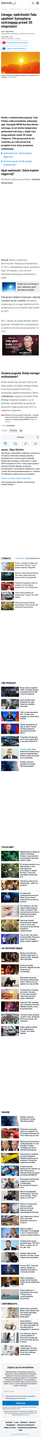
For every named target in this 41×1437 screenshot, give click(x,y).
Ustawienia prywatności (27, 1428)
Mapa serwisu (10, 1428)
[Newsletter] (5, 443)
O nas (16, 1422)
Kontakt (9, 1422)
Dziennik (3, 9)
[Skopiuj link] (25, 443)
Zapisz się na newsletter (15, 48)
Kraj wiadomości (33, 558)
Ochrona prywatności (25, 1425)
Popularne (20, 558)
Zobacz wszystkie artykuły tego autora (16, 478)
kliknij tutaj (26, 1415)
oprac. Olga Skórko (18, 32)
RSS (20, 1430)
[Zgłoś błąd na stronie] (35, 443)
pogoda (13, 431)
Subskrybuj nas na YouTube (16, 43)
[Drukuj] (15, 443)
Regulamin (11, 1425)
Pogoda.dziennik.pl (15, 9)
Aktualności (28, 9)
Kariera (32, 1422)
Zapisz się (20, 1403)
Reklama (23, 1422)
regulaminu (31, 1396)
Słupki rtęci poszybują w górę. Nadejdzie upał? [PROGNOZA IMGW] (28, 287)
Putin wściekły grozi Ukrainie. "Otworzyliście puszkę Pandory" (18, 483)
